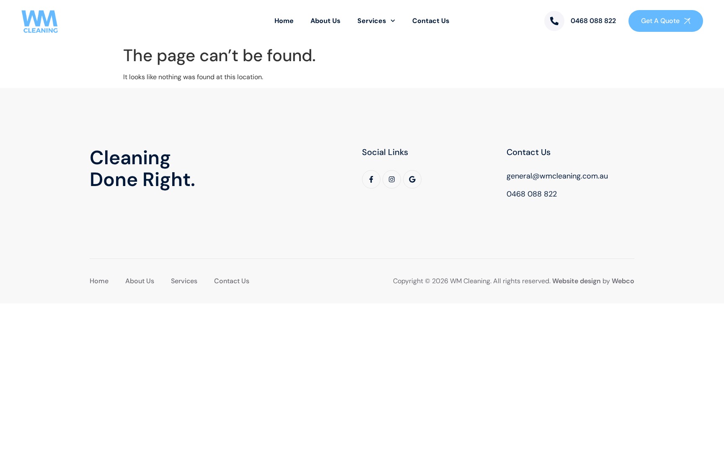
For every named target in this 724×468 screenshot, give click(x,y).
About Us (325, 20)
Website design (576, 281)
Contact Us (431, 20)
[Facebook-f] (371, 179)
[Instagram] (392, 179)
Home (284, 20)
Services (371, 20)
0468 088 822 (593, 20)
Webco (623, 281)
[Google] (412, 179)
